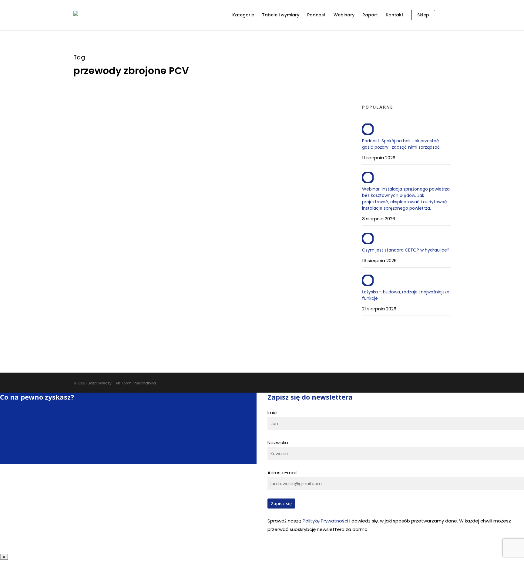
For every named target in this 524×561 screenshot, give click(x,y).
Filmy (107, 275)
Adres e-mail (282, 472)
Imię (272, 412)
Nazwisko (277, 442)
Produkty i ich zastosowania (144, 275)
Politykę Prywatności (325, 521)
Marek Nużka (98, 108)
